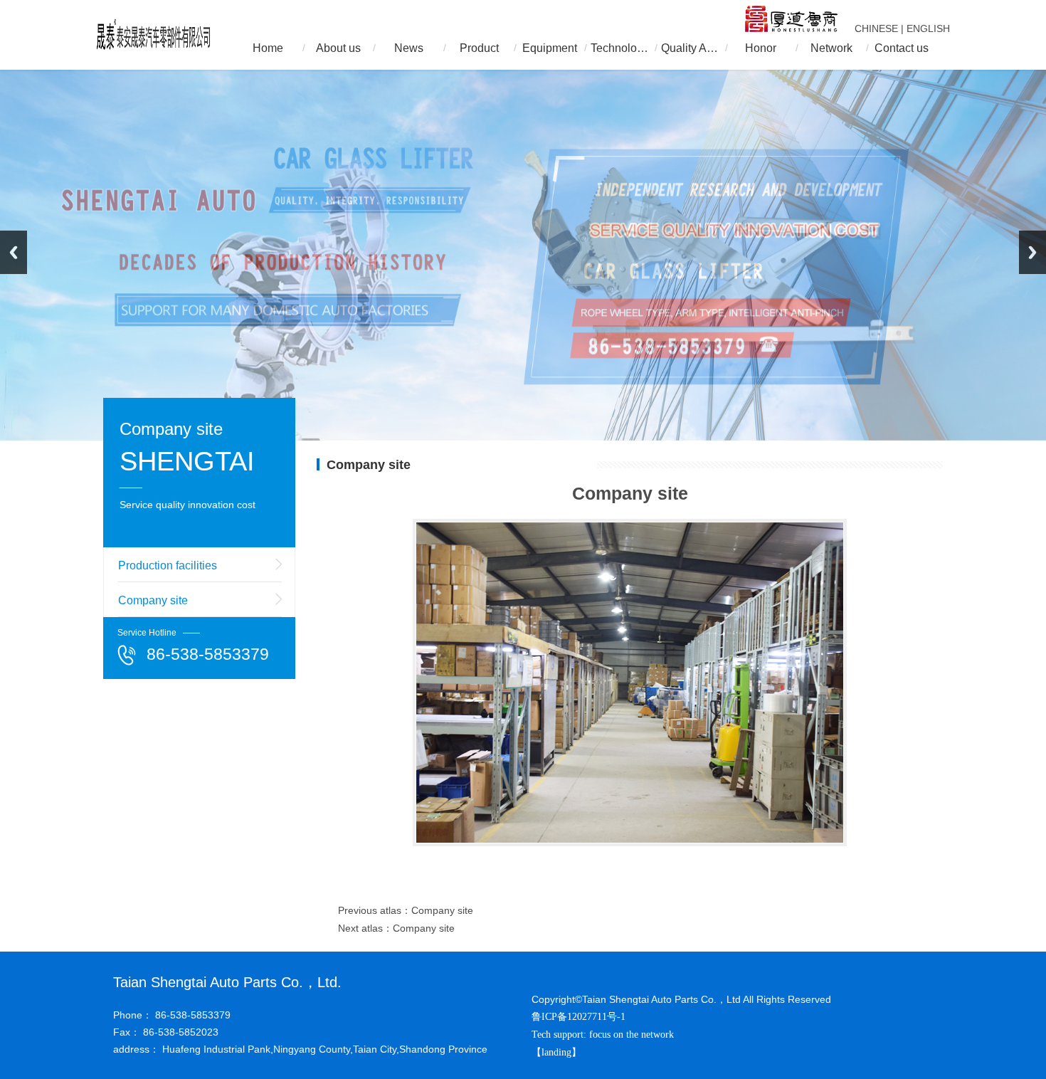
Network (831, 48)
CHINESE (876, 28)
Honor (760, 48)
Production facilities (167, 565)
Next (1032, 252)
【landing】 (558, 1052)
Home (268, 48)
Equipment (549, 48)
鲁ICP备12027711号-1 (578, 1016)
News (408, 48)
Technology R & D (620, 48)
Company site (153, 600)
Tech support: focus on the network (603, 1034)
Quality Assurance (690, 48)
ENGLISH (928, 28)
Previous (13, 252)
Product (479, 48)
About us (338, 48)
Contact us (902, 48)
